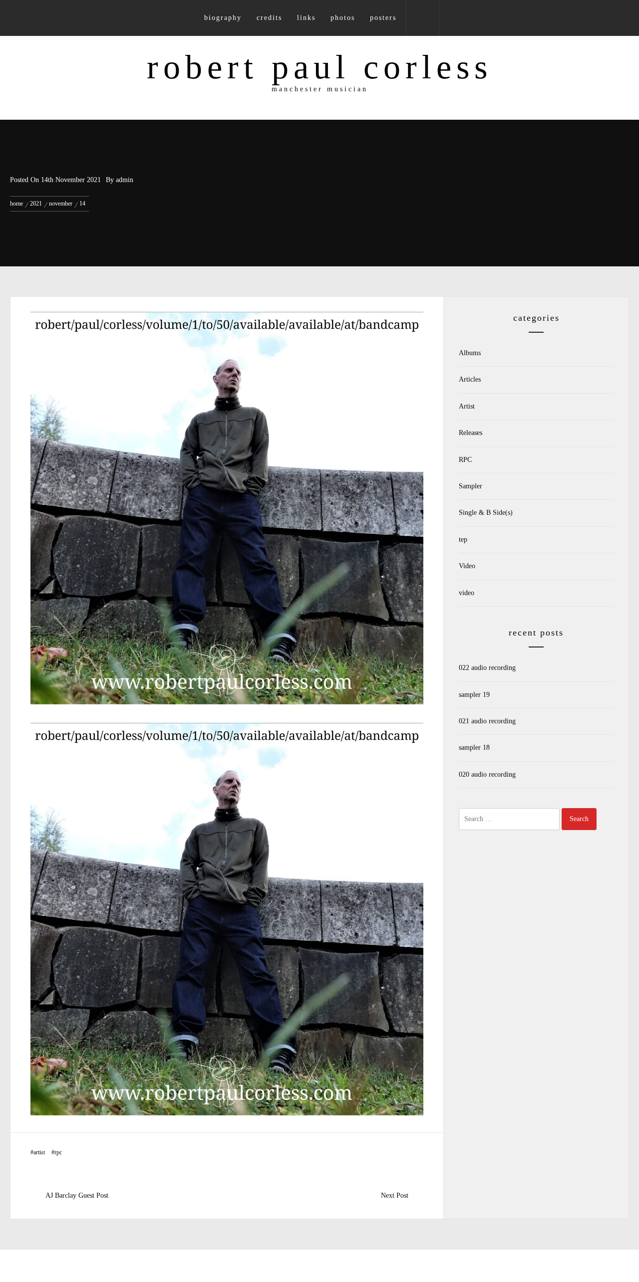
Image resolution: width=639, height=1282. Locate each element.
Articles (470, 379)
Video (467, 566)
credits (269, 17)
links (306, 17)
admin (124, 180)
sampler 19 (474, 694)
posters (383, 17)
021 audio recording (487, 721)
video (466, 593)
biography (223, 17)
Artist (39, 1152)
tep (463, 539)
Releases (470, 432)
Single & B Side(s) (486, 512)
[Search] (423, 18)
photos (342, 17)
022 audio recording (487, 667)
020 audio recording (487, 774)
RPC (58, 1152)
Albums (470, 353)
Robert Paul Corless (319, 67)
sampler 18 (474, 747)
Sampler (470, 486)
